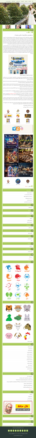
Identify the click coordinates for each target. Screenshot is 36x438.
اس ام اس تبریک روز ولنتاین (28, 198)
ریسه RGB (30, 257)
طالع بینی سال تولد (30, 341)
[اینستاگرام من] (20, 431)
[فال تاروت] (26, 141)
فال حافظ (30, 1)
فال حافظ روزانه (30, 396)
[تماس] (18, 431)
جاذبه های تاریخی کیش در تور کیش (28, 383)
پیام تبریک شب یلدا (29, 400)
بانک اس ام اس (18, 1)
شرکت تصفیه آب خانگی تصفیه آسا (27, 105)
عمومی (28, 186)
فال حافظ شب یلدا (30, 398)
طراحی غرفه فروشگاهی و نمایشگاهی (27, 387)
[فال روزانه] (11, 141)
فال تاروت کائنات (30, 350)
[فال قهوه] (26, 155)
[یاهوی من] (27, 431)
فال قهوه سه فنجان (29, 220)
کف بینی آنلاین (30, 227)
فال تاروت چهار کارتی (29, 356)
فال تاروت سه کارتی (29, 354)
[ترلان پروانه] (18, 27)
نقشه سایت (15, 435)
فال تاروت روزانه (30, 346)
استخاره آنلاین (13, 1)
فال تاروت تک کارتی (29, 352)
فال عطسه (31, 418)
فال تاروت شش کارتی (29, 359)
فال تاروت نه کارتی (29, 361)
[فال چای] (26, 170)
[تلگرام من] (25, 431)
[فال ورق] (11, 170)
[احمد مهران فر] (28, 27)
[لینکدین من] (9, 431)
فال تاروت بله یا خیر (29, 368)
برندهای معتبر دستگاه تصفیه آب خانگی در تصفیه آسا (18, 16)
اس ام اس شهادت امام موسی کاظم (28, 196)
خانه (32, 1)
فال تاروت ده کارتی (29, 363)
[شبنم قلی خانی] (8, 27)
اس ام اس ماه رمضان (29, 192)
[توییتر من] (16, 431)
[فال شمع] (11, 155)
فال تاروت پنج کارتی (29, 357)
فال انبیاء (31, 213)
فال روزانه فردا (30, 424)
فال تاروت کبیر (30, 348)
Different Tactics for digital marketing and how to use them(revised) (24, 379)
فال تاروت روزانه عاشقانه (29, 367)
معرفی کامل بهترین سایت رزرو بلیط (28, 385)
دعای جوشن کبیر (30, 238)
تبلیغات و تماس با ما (8, 1)
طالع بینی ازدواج (30, 233)
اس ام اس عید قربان (29, 200)
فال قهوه (31, 218)
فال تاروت (26, 1)
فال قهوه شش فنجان (29, 222)
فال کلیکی (31, 246)
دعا (31, 240)
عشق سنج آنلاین (30, 251)
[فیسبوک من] (22, 431)
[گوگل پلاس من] (13, 431)
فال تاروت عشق (30, 365)
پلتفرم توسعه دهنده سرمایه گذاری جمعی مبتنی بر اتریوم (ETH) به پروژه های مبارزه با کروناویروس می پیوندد (19, 381)
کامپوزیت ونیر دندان (29, 376)
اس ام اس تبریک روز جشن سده (28, 194)
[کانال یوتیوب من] (11, 431)
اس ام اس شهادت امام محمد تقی (28, 202)
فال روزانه (22, 1)
